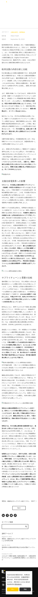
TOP (34, 593)
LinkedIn (3, 584)
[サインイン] (35, 3)
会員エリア (29, 3)
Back (19, 508)
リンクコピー (15, 515)
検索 (26, 526)
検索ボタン (23, 3)
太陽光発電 (14, 32)
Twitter (11, 515)
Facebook (7, 515)
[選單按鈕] (2, 3)
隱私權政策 (18, 584)
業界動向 (22, 32)
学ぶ (12, 589)
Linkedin (3, 515)
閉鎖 (25, 589)
